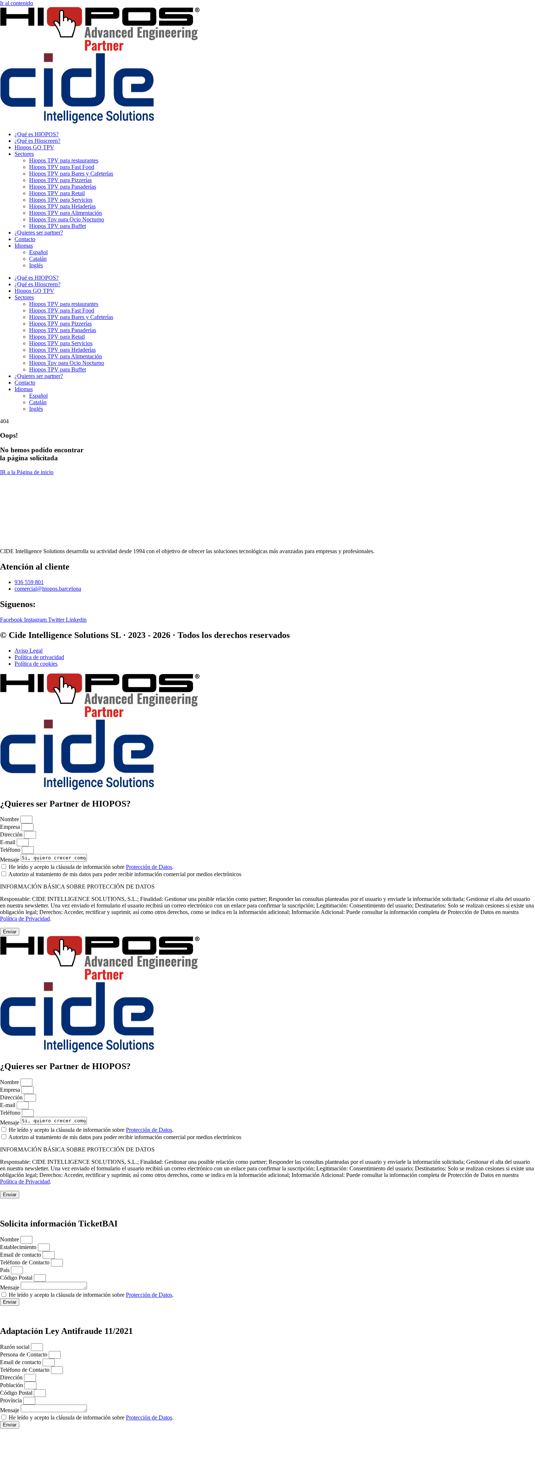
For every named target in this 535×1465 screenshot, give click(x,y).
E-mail (8, 842)
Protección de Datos (149, 867)
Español (38, 252)
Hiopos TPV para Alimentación (65, 213)
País (5, 1270)
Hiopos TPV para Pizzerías (60, 180)
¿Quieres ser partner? (39, 232)
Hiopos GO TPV (34, 147)
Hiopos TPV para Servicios (60, 200)
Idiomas (24, 246)
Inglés (36, 265)
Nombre (10, 819)
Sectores (24, 154)
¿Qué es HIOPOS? (37, 134)
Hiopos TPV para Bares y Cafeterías (71, 173)
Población (12, 1385)
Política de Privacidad (25, 918)
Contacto (25, 239)
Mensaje (10, 859)
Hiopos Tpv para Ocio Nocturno (66, 219)
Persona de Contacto (24, 1354)
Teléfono (11, 850)
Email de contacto (21, 1255)
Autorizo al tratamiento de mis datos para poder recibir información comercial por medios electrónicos (124, 874)
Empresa (10, 827)
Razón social (15, 1347)
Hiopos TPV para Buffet (57, 226)
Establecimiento (19, 1247)
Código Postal (17, 1278)
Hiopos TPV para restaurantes (63, 160)
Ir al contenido (16, 3)
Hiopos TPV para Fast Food (61, 167)
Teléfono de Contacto (25, 1262)
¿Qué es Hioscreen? (37, 141)
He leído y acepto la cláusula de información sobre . (91, 867)
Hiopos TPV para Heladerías (62, 206)
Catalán (38, 259)
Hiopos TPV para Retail (57, 193)
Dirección (12, 834)
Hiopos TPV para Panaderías (62, 187)
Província (11, 1400)
